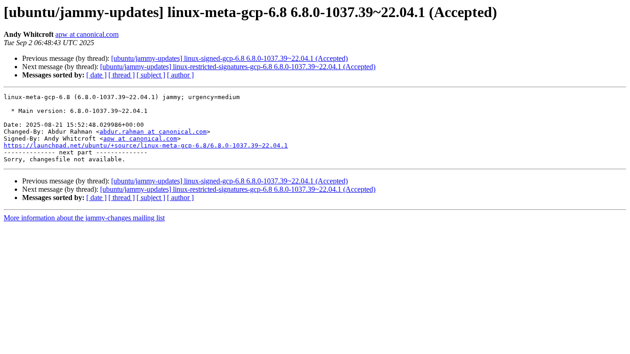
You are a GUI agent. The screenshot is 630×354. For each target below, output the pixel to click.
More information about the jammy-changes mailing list (84, 218)
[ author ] (180, 75)
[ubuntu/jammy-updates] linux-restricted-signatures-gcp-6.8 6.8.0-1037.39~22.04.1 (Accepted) (237, 67)
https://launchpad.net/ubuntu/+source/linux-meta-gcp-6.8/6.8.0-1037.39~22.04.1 (146, 145)
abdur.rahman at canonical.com (153, 131)
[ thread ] (121, 75)
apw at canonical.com (87, 34)
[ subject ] (151, 75)
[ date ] (96, 75)
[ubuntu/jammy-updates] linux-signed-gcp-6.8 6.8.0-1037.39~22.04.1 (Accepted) (229, 58)
